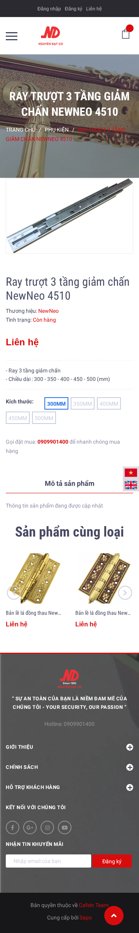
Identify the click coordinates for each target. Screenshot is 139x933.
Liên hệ (94, 9)
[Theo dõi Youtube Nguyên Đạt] (64, 827)
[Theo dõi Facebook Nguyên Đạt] (12, 827)
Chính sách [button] (22, 767)
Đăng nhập (49, 9)
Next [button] (125, 593)
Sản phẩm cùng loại (69, 532)
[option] (69, 216)
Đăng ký (73, 9)
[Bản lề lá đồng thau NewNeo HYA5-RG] (104, 578)
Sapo (86, 917)
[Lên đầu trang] (114, 915)
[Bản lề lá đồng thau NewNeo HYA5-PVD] (35, 578)
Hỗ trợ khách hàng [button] (33, 787)
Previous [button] (14, 593)
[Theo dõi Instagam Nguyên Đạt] (47, 827)
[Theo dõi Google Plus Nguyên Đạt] (30, 827)
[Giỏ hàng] (125, 33)
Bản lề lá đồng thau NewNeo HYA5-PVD (48, 613)
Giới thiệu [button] (19, 747)
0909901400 (52, 442)
